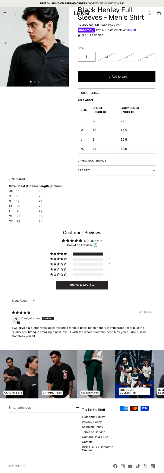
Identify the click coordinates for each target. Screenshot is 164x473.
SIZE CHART (17, 179)
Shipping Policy (92, 427)
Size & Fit (84, 170)
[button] (58, 254)
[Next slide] (64, 43)
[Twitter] (145, 466)
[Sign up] (77, 407)
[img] (21, 312)
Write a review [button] (82, 285)
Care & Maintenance (92, 160)
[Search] (14, 13)
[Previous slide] (4, 43)
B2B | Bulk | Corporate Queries (97, 448)
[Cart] (159, 13)
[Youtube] (130, 466)
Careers (87, 442)
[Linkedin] (152, 466)
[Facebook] (115, 466)
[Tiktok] (138, 466)
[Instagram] (122, 466)
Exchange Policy (93, 417)
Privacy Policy (92, 422)
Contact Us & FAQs (95, 437)
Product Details (89, 93)
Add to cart (119, 76)
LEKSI (21, 466)
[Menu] (5, 13)
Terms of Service (93, 432)
